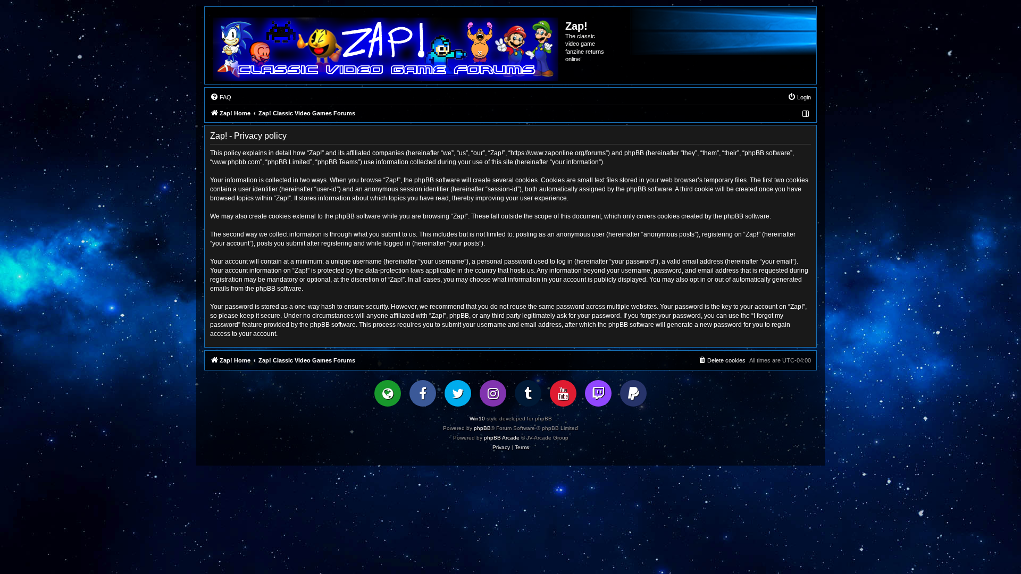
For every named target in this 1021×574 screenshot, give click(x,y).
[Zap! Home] (385, 49)
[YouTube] (563, 393)
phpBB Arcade (502, 438)
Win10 (477, 418)
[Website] (387, 393)
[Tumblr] (528, 393)
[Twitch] (598, 393)
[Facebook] (422, 393)
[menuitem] (220, 97)
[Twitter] (458, 393)
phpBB (482, 428)
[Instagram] (493, 393)
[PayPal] (633, 393)
